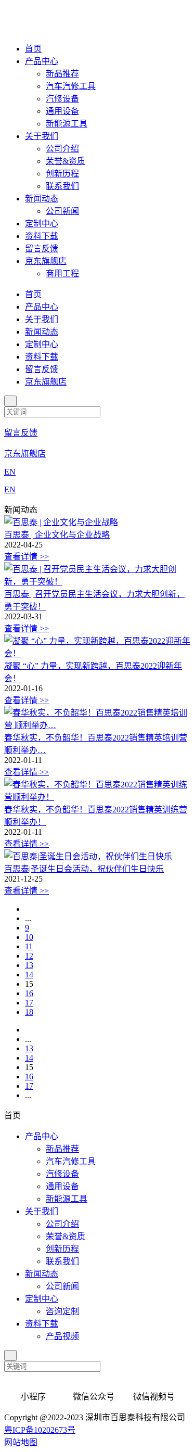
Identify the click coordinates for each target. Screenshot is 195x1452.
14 (29, 974)
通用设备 (62, 111)
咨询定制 (62, 1311)
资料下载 (41, 236)
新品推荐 (62, 73)
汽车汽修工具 (71, 86)
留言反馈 (41, 248)
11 (29, 946)
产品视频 (62, 1336)
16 (29, 993)
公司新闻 (62, 211)
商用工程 (62, 273)
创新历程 (62, 173)
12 (29, 955)
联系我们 (62, 186)
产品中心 (41, 61)
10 (29, 937)
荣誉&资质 (65, 161)
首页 (33, 48)
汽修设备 (62, 98)
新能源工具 (66, 123)
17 (29, 1002)
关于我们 (41, 136)
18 (29, 1012)
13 (29, 965)
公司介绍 (62, 148)
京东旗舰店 (46, 261)
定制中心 (41, 223)
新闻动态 (41, 198)
